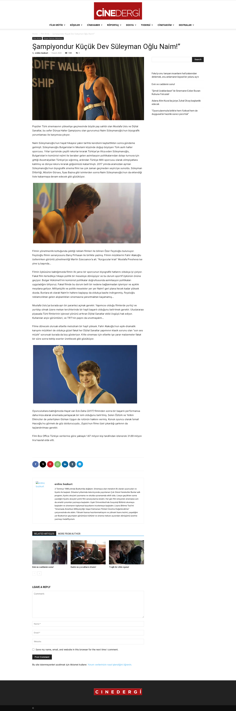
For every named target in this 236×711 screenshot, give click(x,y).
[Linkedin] (65, 464)
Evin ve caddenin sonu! (43, 567)
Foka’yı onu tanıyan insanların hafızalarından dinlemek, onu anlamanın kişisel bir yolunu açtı (175, 75)
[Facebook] (35, 464)
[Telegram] (80, 464)
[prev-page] (34, 573)
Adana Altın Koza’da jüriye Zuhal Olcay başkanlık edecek (176, 102)
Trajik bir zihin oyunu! (119, 567)
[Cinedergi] (118, 11)
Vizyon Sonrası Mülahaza (53, 38)
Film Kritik (56, 24)
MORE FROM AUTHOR (69, 533)
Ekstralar (185, 24)
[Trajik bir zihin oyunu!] (126, 552)
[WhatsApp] (57, 464)
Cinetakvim (165, 24)
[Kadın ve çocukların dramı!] (88, 552)
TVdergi (145, 24)
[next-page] (39, 573)
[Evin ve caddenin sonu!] (49, 552)
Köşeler (75, 24)
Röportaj (113, 24)
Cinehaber (93, 24)
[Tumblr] (72, 464)
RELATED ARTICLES (44, 533)
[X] (43, 464)
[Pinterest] (50, 464)
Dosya (130, 24)
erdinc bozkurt (41, 53)
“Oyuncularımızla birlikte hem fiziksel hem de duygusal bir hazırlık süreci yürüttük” (175, 112)
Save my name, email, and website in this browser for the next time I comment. (77, 649)
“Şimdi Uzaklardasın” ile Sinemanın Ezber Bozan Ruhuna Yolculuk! (176, 92)
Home (35, 33)
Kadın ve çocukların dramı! (83, 567)
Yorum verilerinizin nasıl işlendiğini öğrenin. (110, 664)
